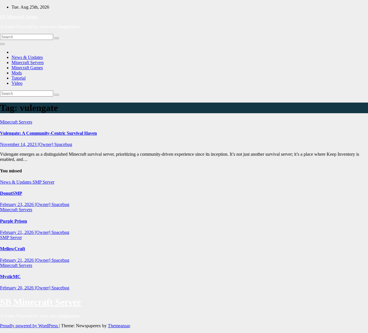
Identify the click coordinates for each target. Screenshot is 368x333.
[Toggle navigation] (2, 44)
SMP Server (43, 182)
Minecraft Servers (28, 62)
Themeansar (119, 325)
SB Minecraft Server (18, 16)
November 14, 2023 (19, 144)
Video (17, 83)
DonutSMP (11, 193)
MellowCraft (12, 248)
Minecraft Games (27, 67)
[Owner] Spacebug (55, 144)
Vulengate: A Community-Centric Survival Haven (48, 133)
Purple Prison (13, 221)
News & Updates (27, 57)
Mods (17, 72)
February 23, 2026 (17, 204)
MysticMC (10, 276)
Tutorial (19, 78)
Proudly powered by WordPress (29, 325)
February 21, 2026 (17, 232)
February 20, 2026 (17, 287)
